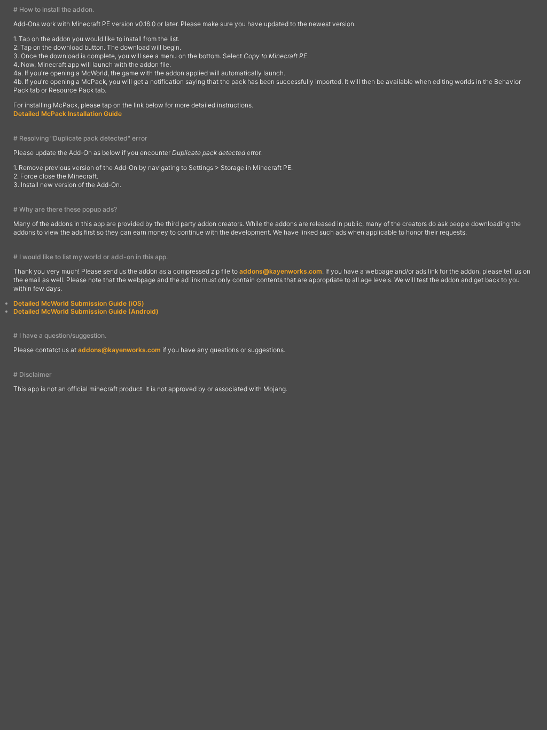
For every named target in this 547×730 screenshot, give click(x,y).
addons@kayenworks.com (280, 271)
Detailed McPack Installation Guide (67, 114)
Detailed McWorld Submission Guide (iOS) (78, 303)
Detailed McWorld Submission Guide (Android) (86, 311)
